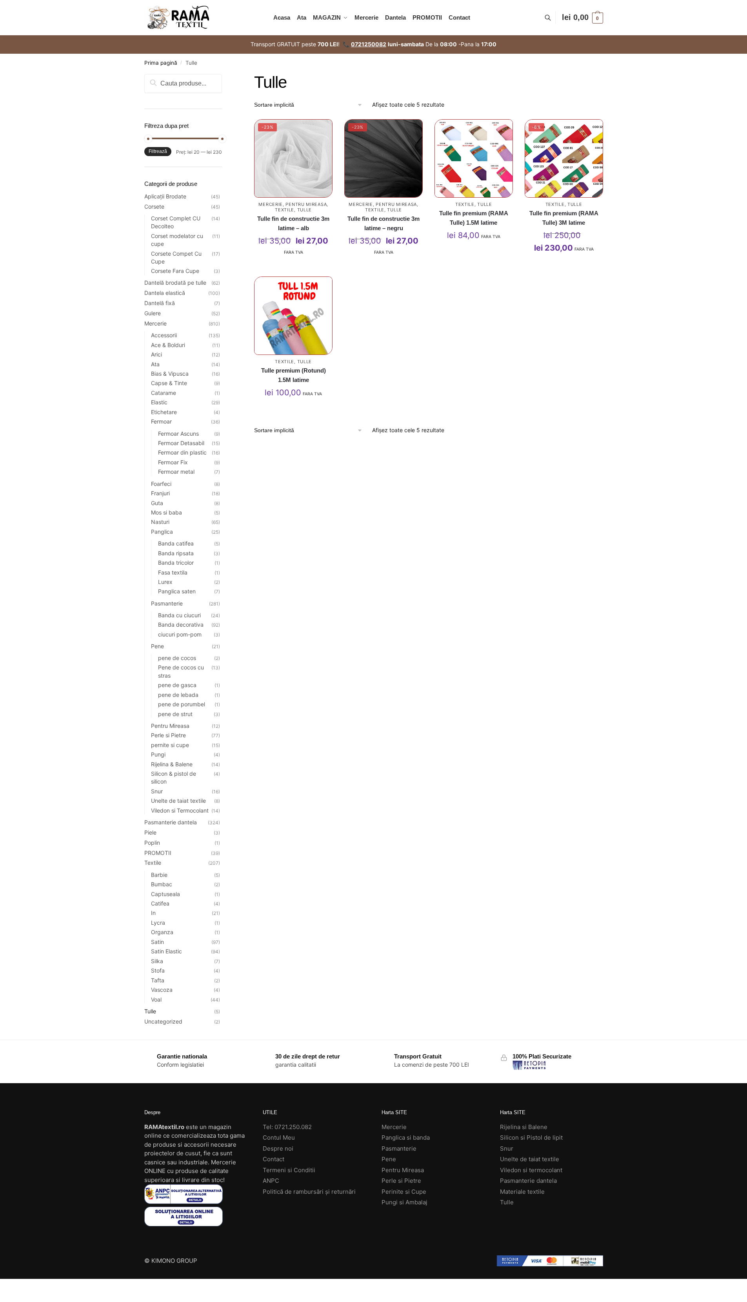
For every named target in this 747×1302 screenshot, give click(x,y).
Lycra (158, 922)
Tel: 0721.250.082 (287, 1127)
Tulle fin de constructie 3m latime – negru (383, 223)
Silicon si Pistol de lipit (531, 1137)
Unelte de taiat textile (178, 800)
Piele (150, 832)
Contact (273, 1159)
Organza (162, 932)
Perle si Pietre (168, 735)
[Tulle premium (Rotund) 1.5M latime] (293, 315)
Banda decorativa (181, 624)
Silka (157, 961)
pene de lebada (178, 694)
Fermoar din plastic (182, 452)
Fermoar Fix (173, 462)
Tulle (304, 210)
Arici (156, 354)
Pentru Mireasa (306, 204)
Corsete (154, 206)
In (153, 912)
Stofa (158, 970)
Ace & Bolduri (168, 345)
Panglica (162, 531)
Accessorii (164, 335)
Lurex (165, 581)
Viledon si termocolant (531, 1170)
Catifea (160, 903)
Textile (284, 210)
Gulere (152, 313)
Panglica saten (177, 591)
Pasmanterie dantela (170, 822)
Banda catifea (176, 543)
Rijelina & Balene (172, 764)
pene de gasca (177, 685)
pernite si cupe (170, 745)
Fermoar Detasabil (181, 443)
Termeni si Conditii (289, 1170)
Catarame (163, 392)
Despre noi (278, 1148)
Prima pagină (160, 63)
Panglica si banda (406, 1137)
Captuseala (165, 894)
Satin (157, 941)
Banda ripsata (176, 553)
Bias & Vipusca (170, 373)
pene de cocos (177, 658)
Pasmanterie (167, 603)
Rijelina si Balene (523, 1127)
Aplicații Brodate (165, 196)
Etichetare (164, 412)
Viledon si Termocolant (180, 810)
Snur (157, 791)
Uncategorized (163, 1021)
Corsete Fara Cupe (175, 270)
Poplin (152, 842)
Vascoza (162, 989)
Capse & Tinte (169, 383)
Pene (157, 646)
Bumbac (161, 884)
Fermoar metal (176, 471)
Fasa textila (172, 572)
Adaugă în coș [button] (293, 268)
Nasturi (160, 521)
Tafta (157, 980)
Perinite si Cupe (404, 1191)
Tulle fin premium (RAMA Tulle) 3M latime (563, 218)
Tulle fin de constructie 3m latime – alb (293, 223)
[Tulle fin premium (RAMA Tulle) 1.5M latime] (473, 158)
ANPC (271, 1180)
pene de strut (175, 714)
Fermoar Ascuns (178, 433)
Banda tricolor (176, 562)
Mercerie (270, 204)
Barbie (159, 874)
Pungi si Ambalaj (404, 1202)
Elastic (159, 402)
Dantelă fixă (159, 303)
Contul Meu (279, 1137)
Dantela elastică (164, 292)
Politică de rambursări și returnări (309, 1191)
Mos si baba (166, 512)
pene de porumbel (181, 704)
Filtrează (158, 151)
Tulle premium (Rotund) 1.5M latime (293, 375)
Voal (156, 999)
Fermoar (161, 421)
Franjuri (160, 493)
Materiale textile (522, 1191)
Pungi (158, 754)
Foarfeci (161, 483)
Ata (155, 364)
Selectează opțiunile (474, 254)
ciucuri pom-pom (180, 634)
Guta (157, 503)
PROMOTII (157, 852)
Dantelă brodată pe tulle (175, 282)
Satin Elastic (166, 951)
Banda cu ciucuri (179, 615)
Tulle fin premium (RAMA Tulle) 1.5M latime (473, 218)
